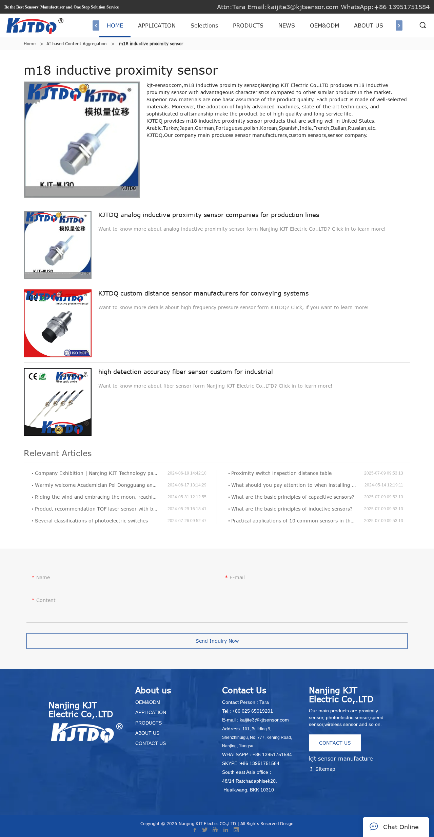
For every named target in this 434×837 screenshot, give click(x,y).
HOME (115, 25)
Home (30, 43)
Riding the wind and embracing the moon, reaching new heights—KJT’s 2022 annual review (101, 497)
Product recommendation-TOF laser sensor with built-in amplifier (101, 509)
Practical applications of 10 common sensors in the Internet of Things (297, 520)
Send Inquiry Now (217, 641)
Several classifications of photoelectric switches (91, 520)
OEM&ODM (324, 25)
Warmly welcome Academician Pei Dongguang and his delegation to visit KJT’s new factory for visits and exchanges (101, 485)
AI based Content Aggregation (76, 43)
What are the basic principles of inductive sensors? (292, 509)
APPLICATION (157, 25)
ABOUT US (368, 25)
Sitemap (324, 769)
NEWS (286, 25)
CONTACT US (335, 743)
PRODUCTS (248, 25)
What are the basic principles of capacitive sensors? (292, 497)
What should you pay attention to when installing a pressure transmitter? (297, 485)
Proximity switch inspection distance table (281, 473)
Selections (204, 25)
